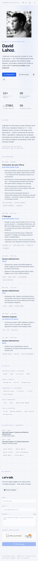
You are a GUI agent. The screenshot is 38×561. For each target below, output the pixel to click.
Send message (20, 544)
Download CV (10, 74)
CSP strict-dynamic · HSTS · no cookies (15, 558)
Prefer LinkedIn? (11, 490)
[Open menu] (35, 3)
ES (26, 2)
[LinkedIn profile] (34, 75)
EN (23, 2)
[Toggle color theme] (29, 3)
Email (4, 506)
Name (4, 497)
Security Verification (11, 530)
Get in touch (25, 74)
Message (5, 514)
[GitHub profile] (4, 80)
